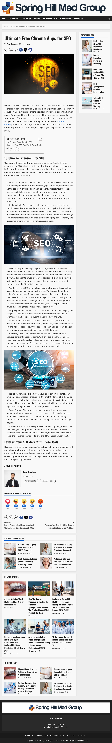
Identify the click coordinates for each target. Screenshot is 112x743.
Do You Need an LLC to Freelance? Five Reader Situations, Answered (46, 549)
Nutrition (27, 18)
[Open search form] (109, 19)
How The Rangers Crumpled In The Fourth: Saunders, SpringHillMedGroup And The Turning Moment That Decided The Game (38, 606)
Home (4, 18)
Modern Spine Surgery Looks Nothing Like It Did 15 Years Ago (10, 549)
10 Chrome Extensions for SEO (19, 142)
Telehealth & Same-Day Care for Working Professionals (87, 103)
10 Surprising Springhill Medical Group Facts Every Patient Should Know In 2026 (62, 641)
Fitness (37, 18)
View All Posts (47, 481)
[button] (6, 49)
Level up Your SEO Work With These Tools (24, 145)
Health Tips (14, 18)
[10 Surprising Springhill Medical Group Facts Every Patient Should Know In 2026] (63, 626)
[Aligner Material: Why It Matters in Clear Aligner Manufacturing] (15, 588)
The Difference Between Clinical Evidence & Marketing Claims (10, 563)
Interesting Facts (50, 18)
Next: (59, 525)
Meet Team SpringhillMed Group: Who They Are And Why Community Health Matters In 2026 (87, 74)
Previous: (19, 525)
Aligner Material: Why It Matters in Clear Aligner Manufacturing (14, 602)
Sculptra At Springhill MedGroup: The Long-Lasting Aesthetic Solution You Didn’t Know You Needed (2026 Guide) (62, 604)
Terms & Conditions (53, 735)
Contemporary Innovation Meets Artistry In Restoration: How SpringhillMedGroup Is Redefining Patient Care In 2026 (14, 643)
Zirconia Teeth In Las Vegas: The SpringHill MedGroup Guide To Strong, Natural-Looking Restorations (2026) (39, 642)
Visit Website (30, 481)
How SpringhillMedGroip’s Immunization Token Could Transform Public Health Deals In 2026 (87, 88)
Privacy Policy (37, 735)
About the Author (14, 148)
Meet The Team (65, 18)
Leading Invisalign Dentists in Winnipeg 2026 (87, 60)
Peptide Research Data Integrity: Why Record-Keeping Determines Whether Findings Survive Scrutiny (10, 688)
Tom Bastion (12, 44)
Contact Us (78, 18)
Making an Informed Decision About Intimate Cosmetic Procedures (46, 563)
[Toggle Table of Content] (39, 139)
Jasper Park (9, 608)
